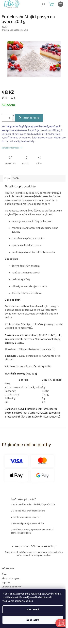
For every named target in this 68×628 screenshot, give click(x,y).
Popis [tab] (7, 176)
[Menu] (60, 4)
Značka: (15, 30)
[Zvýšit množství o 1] (13, 114)
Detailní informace (10, 146)
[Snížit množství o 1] (13, 118)
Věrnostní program (11, 587)
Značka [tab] (15, 176)
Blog (4, 583)
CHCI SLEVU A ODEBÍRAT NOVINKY (32, 609)
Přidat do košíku (31, 115)
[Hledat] (43, 4)
